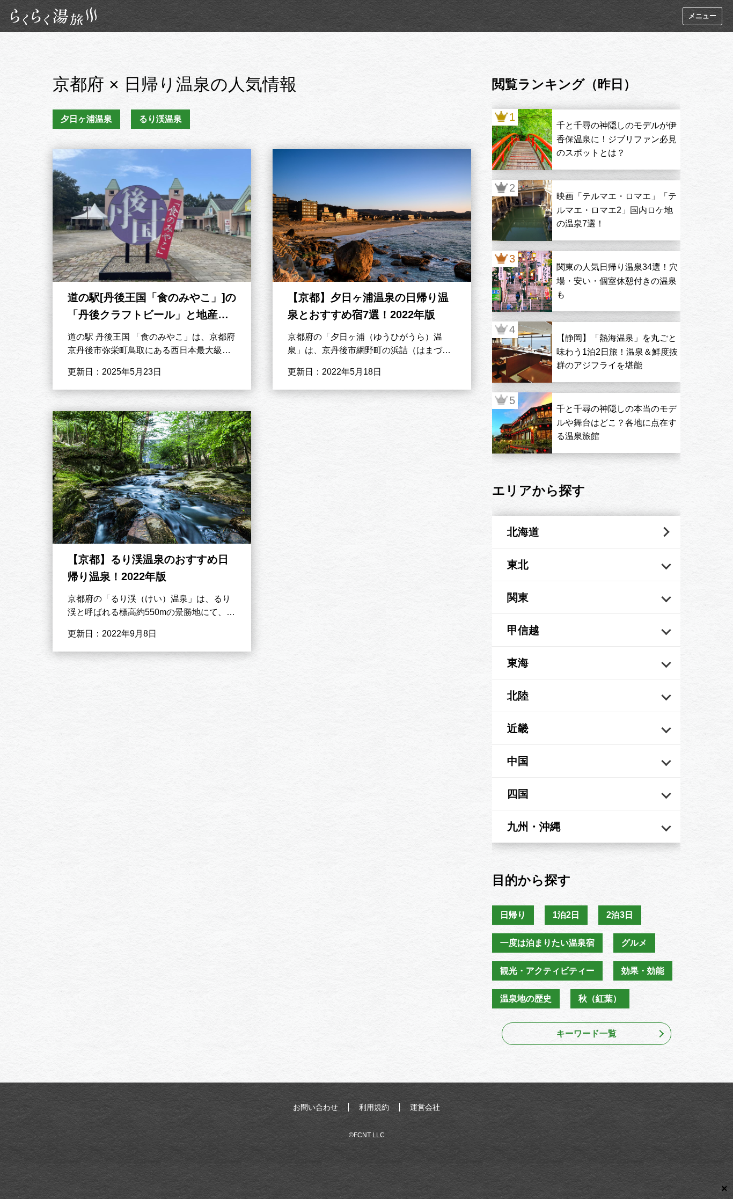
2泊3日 (619, 914)
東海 (518, 663)
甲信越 (523, 630)
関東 (518, 597)
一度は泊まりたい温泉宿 (547, 942)
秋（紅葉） (599, 998)
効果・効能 (642, 970)
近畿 (518, 728)
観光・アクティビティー (547, 970)
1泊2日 (566, 914)
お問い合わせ (315, 1107)
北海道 (523, 532)
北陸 (518, 695)
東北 (518, 565)
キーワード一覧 (586, 1033)
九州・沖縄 (534, 826)
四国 (518, 794)
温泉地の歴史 (526, 998)
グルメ (634, 942)
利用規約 (374, 1107)
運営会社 (425, 1107)
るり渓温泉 (160, 118)
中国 (518, 761)
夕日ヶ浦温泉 (86, 118)
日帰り (513, 914)
